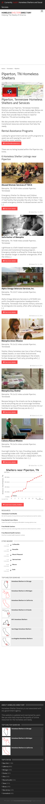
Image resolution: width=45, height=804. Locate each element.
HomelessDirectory (16, 12)
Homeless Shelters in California (22, 600)
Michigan (5, 770)
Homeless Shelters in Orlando (22, 610)
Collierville (15, 544)
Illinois (5, 786)
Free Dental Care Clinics (10, 520)
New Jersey (6, 790)
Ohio (4, 776)
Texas (4, 783)
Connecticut (6, 793)
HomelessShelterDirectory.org (22, 801)
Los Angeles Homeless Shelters (22, 638)
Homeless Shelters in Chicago (21, 581)
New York (6, 763)
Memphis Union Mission (12, 340)
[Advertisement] (22, 41)
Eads (13, 569)
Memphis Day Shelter (11, 390)
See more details (10, 208)
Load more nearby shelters (13, 505)
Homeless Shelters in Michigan (22, 591)
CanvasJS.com (40, 499)
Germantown (16, 559)
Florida (5, 773)
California (5, 766)
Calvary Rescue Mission (12, 440)
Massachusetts (7, 780)
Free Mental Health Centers (11, 533)
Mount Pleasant (17, 554)
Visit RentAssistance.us (12, 143)
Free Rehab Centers (8, 526)
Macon (14, 564)
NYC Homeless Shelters (19, 619)
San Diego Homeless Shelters (21, 629)
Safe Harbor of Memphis (13, 237)
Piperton (17, 69)
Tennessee (10, 69)
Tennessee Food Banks (9, 514)
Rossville (15, 549)
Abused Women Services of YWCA (17, 184)
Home (3, 69)
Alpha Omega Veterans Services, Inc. (18, 288)
